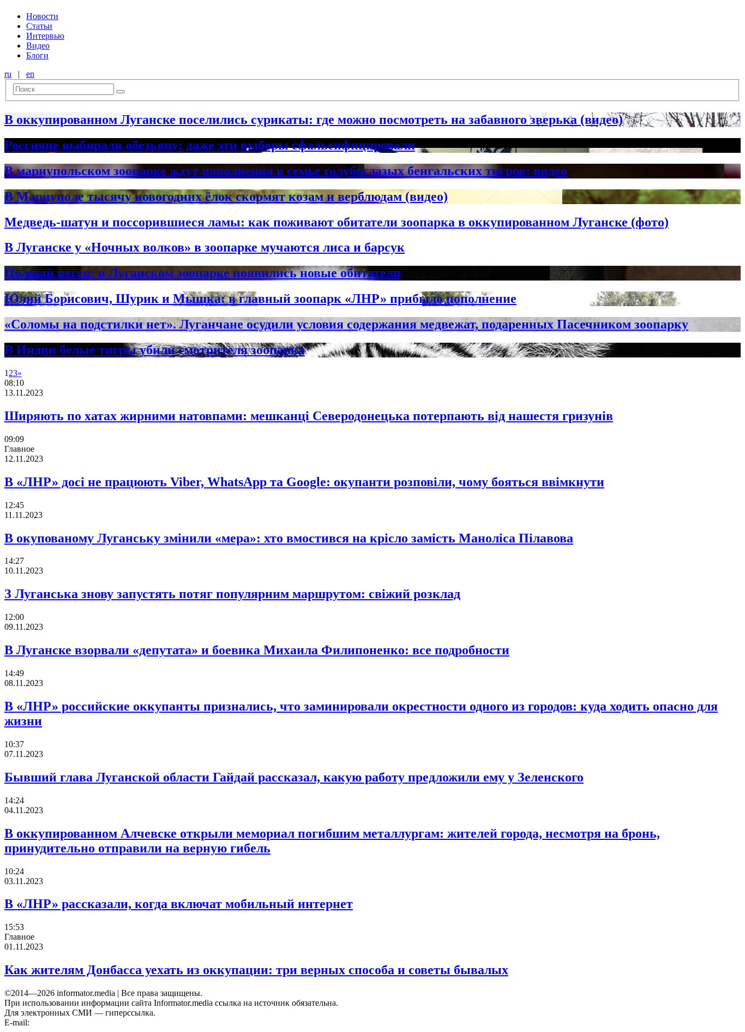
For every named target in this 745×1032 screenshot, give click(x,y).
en (30, 74)
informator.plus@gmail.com (80, 1022)
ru (7, 74)
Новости (42, 16)
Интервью (45, 35)
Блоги (37, 55)
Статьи (39, 26)
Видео (38, 45)
